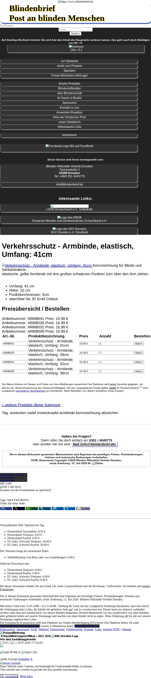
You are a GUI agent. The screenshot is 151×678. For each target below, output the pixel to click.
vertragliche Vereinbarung (30, 390)
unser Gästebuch (69, 122)
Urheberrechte (74, 629)
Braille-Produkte (69, 83)
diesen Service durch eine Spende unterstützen (12, 477)
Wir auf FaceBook (81, 146)
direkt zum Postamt (69, 65)
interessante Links (69, 126)
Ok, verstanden (9, 676)
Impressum (69, 134)
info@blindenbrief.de (69, 184)
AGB (34, 629)
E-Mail (86, 508)
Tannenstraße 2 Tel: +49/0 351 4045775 (69, 171)
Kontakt (89, 629)
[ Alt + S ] (76, 50)
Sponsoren (69, 102)
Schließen (24, 659)
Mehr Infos (26, 676)
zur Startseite (69, 61)
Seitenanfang (7, 629)
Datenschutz (57, 629)
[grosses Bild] (47, 265)
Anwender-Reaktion (69, 112)
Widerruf (43, 629)
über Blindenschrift (69, 93)
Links (98, 629)
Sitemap (126, 629)
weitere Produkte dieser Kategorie (31, 405)
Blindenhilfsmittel (69, 88)
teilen (9, 508)
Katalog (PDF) (111, 629)
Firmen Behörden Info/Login (69, 75)
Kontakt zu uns (69, 107)
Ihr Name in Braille (69, 98)
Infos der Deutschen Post (69, 117)
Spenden (70, 70)
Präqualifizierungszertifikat (25, 636)
